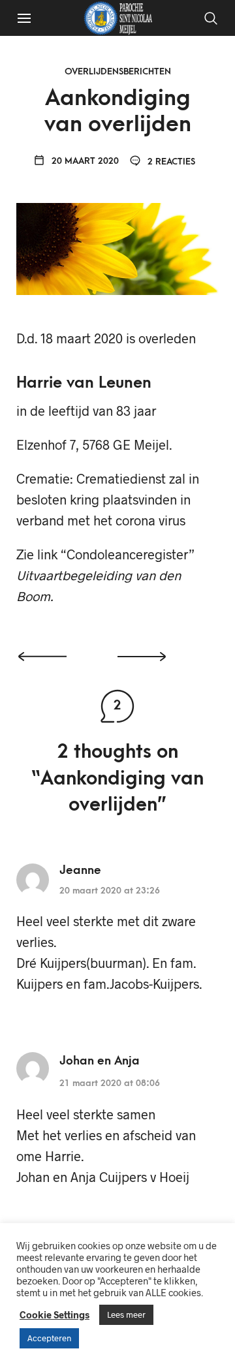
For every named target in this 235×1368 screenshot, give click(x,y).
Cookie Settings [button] (54, 1314)
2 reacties (170, 161)
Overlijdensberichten (118, 71)
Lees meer (126, 1314)
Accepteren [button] (49, 1338)
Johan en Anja (99, 1061)
